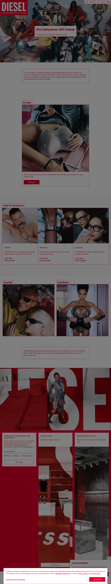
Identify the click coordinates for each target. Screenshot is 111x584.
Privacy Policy (83, 573)
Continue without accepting (15, 579)
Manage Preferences (63, 573)
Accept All (97, 579)
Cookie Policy (95, 573)
